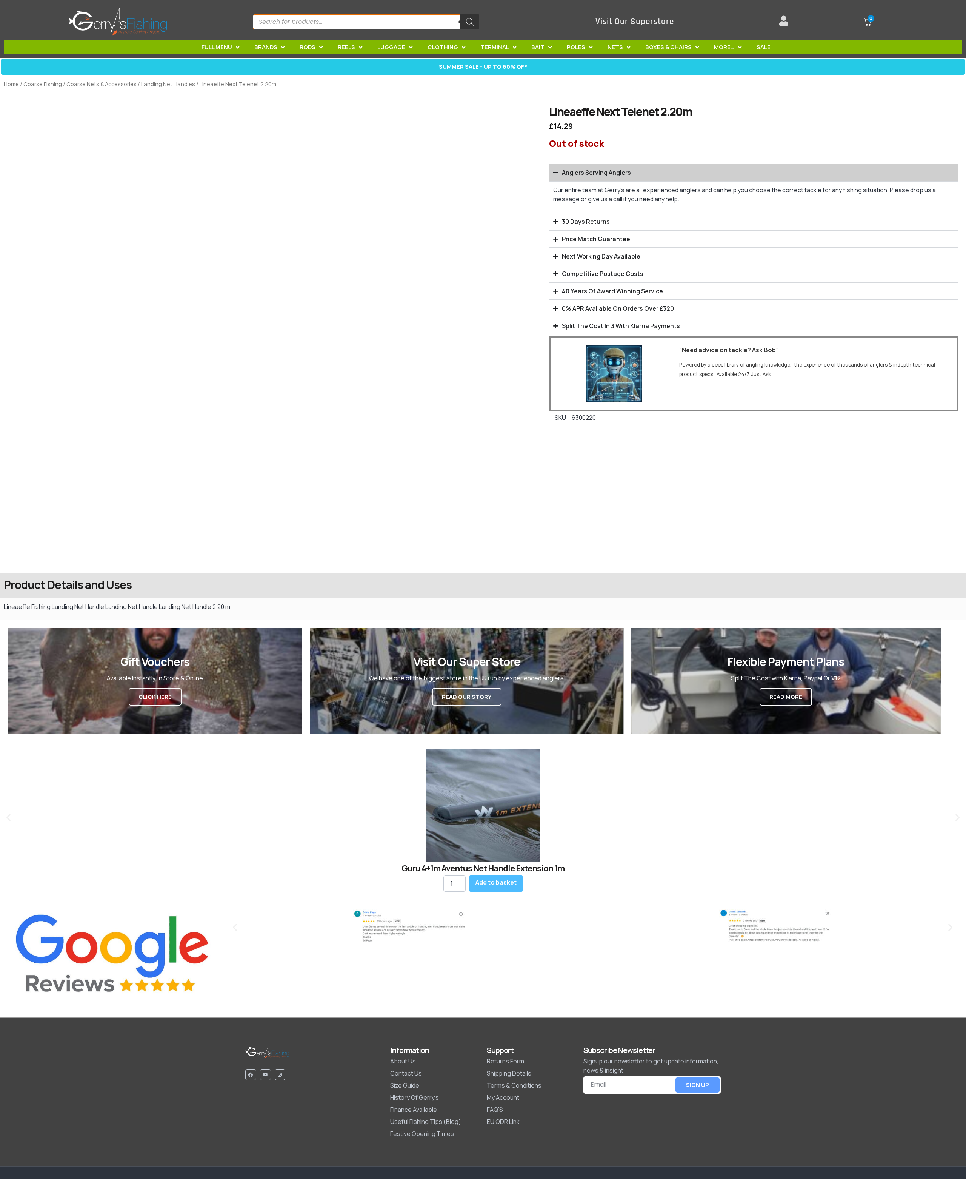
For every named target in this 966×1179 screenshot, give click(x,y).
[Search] (469, 21)
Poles (576, 47)
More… (724, 47)
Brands (265, 47)
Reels (346, 47)
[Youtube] (265, 1074)
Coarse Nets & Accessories (101, 84)
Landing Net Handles (168, 84)
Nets (615, 47)
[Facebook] (250, 1074)
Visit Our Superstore (634, 21)
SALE (764, 47)
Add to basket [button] (496, 882)
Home (11, 84)
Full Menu (217, 47)
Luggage (391, 47)
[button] (8, 817)
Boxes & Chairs (668, 47)
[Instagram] (280, 1074)
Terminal (494, 47)
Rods (307, 47)
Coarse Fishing (42, 84)
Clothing (443, 47)
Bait (538, 47)
